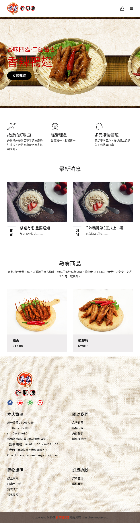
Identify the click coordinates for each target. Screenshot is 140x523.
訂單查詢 (77, 478)
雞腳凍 (83, 340)
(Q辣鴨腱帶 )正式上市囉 (104, 228)
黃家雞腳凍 (62, 517)
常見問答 (12, 495)
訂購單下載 (14, 484)
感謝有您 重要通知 (35, 228)
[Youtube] (20, 402)
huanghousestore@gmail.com (37, 455)
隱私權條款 (79, 439)
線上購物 (12, 478)
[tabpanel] (70, 62)
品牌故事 (77, 422)
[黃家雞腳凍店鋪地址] (40, 402)
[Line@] (30, 402)
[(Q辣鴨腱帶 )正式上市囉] (103, 202)
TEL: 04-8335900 (18, 428)
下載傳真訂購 (105, 145)
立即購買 (19, 75)
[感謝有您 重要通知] (37, 202)
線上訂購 (124, 140)
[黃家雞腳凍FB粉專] (10, 402)
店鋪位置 (77, 428)
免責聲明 (77, 433)
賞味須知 (12, 489)
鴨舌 (16, 340)
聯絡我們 (77, 484)
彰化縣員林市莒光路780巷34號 (26, 439)
